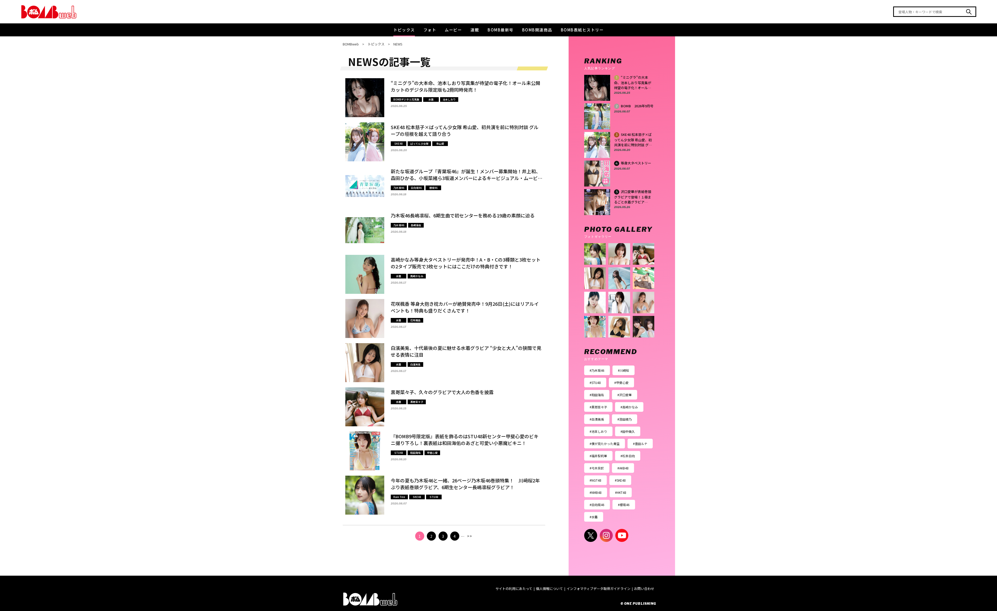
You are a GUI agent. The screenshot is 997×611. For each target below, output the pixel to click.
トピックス (404, 29)
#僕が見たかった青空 (604, 443)
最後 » (469, 536)
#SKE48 (620, 480)
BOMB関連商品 (537, 29)
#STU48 (595, 382)
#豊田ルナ (640, 443)
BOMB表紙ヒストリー (582, 29)
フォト (429, 29)
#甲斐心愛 (621, 382)
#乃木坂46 (597, 370)
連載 (474, 29)
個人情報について (549, 588)
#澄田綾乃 (624, 419)
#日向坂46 (597, 504)
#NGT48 (595, 480)
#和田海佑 (597, 395)
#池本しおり (598, 431)
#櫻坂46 (624, 504)
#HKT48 (620, 492)
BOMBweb (351, 44)
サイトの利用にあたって (513, 588)
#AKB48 (623, 468)
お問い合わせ (644, 588)
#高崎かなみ (629, 407)
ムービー (453, 29)
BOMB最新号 (501, 29)
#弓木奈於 (597, 468)
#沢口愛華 (624, 395)
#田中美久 (628, 431)
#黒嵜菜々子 (598, 407)
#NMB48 (596, 492)
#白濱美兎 (597, 419)
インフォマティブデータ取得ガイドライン (598, 588)
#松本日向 (628, 456)
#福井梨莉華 (598, 456)
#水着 (594, 517)
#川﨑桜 (623, 370)
